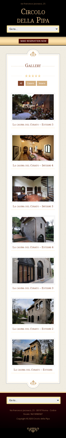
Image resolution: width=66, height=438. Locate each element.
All (21, 83)
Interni (42, 83)
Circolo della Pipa (33, 15)
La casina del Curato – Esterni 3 (33, 288)
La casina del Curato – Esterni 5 (33, 124)
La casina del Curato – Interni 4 (33, 165)
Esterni (30, 83)
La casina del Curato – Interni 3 (33, 206)
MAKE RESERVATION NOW (33, 41)
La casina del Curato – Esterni (33, 369)
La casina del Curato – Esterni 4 (33, 247)
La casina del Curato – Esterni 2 (33, 328)
